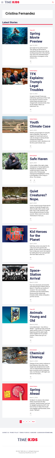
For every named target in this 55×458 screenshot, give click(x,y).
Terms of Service (24, 432)
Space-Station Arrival (35, 274)
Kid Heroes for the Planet (38, 236)
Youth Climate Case (40, 124)
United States (33, 70)
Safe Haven (39, 159)
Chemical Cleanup (37, 355)
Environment (33, 155)
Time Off (32, 30)
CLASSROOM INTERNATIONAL (45, 432)
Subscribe (33, 432)
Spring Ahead (35, 392)
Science (32, 267)
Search (53, 2)
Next (33, 421)
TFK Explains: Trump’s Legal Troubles (37, 82)
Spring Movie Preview (36, 37)
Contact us (5, 432)
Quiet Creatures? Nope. (38, 195)
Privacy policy (14, 432)
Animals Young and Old (38, 317)
